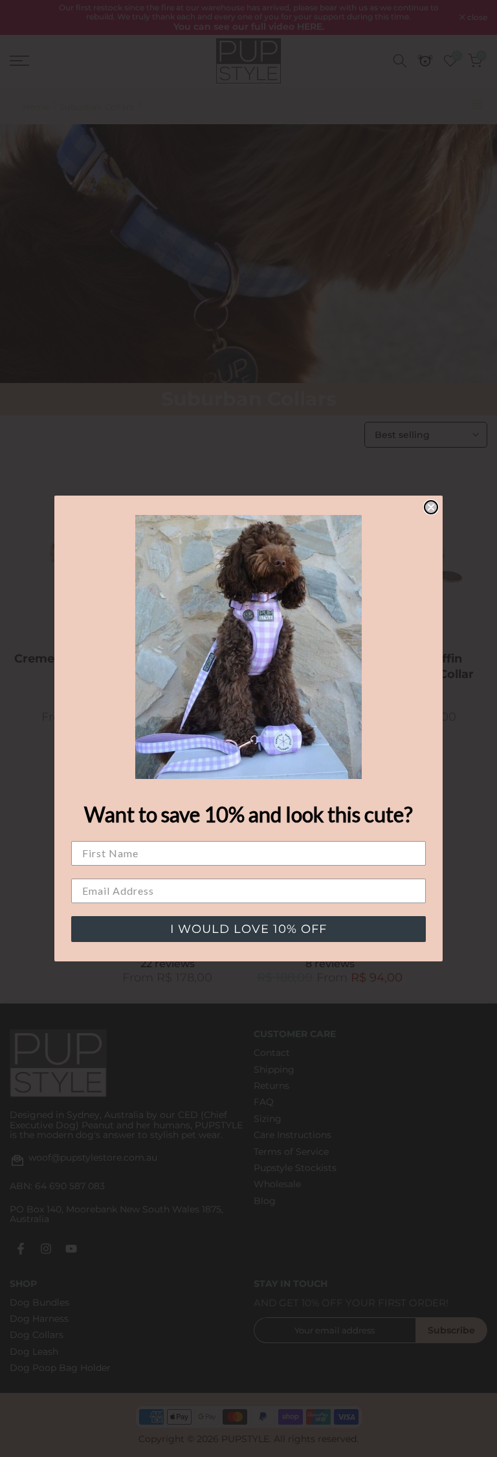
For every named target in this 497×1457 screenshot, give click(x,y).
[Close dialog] (431, 507)
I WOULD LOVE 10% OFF (248, 929)
